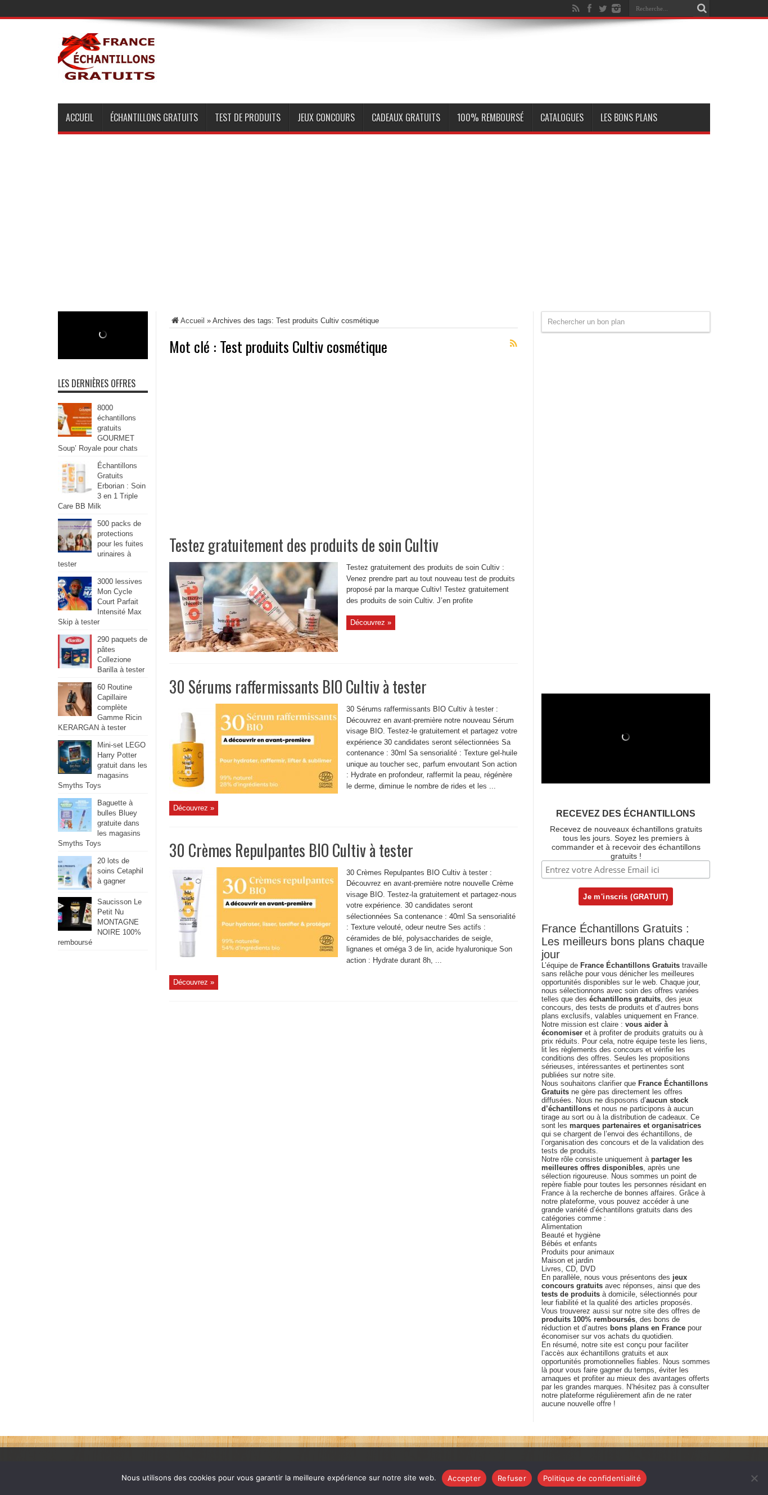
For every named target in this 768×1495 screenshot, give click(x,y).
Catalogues (562, 117)
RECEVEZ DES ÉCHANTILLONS (625, 813)
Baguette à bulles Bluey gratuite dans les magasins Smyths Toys (99, 823)
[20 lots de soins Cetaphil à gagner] (75, 887)
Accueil (79, 117)
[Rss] (575, 8)
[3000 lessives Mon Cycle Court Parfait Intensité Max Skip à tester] (75, 608)
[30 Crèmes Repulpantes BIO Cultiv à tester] (253, 954)
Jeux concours (326, 117)
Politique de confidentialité (592, 1478)
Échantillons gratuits (154, 117)
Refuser (512, 1478)
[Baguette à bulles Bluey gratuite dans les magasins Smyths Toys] (75, 829)
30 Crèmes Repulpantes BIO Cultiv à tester (291, 850)
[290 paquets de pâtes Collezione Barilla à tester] (75, 666)
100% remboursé (490, 117)
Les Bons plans (628, 117)
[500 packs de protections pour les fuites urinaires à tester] (75, 550)
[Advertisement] (384, 232)
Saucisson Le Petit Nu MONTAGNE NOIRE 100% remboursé (100, 922)
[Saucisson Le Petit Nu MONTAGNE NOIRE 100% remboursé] (75, 928)
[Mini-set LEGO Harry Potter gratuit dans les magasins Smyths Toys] (75, 771)
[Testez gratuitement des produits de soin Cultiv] (253, 649)
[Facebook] (589, 8)
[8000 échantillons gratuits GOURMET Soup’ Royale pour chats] (75, 434)
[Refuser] (754, 1478)
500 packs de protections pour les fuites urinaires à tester (100, 543)
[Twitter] (602, 8)
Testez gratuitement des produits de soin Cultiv (304, 544)
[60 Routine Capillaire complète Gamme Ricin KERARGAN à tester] (75, 713)
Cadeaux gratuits (406, 117)
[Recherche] (701, 8)
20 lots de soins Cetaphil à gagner (120, 871)
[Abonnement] (513, 343)
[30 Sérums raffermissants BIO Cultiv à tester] (253, 791)
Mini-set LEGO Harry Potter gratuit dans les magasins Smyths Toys (102, 765)
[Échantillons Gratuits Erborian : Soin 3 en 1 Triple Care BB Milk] (75, 492)
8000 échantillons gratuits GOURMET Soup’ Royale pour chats (98, 428)
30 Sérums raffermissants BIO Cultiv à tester (298, 686)
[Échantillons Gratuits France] (107, 75)
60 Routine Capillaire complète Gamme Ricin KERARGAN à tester (100, 707)
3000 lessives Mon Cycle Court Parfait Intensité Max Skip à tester (100, 601)
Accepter (464, 1478)
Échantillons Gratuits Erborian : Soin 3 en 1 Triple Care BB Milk (102, 485)
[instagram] (616, 8)
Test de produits (248, 117)
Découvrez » (370, 622)
